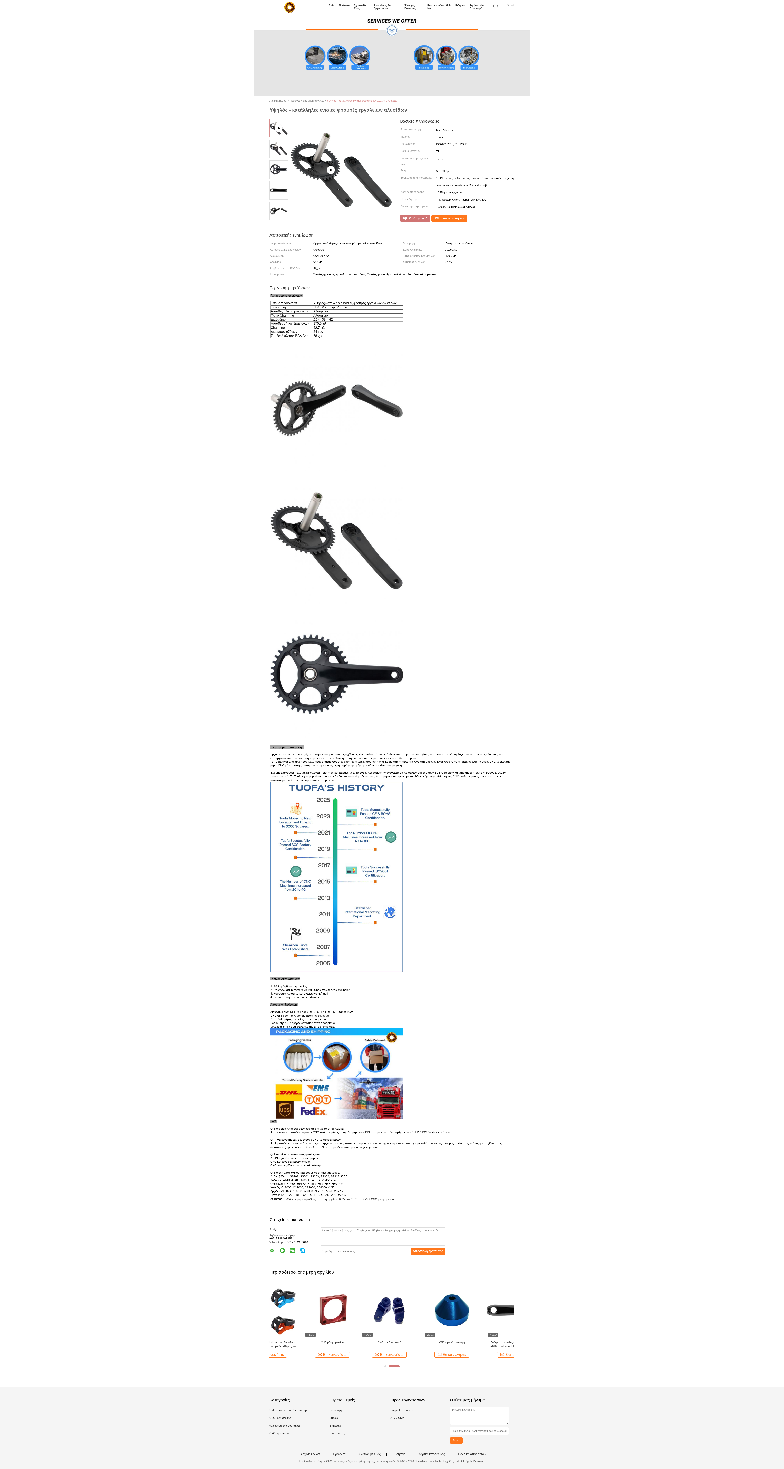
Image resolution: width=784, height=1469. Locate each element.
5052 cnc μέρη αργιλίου (300, 1199)
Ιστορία (334, 1417)
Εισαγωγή (336, 1410)
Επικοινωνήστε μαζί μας (439, 7)
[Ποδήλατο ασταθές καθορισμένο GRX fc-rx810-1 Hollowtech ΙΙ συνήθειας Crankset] (423, 1310)
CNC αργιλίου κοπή (297, 1342)
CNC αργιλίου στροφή (360, 1342)
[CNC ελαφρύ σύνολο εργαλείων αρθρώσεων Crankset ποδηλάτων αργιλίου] (485, 1310)
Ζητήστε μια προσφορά (477, 7)
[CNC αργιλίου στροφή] (360, 1310)
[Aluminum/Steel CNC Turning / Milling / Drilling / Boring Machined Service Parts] (341, 219)
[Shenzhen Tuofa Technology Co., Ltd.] (289, 7)
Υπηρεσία (335, 1425)
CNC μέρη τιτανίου (280, 1433)
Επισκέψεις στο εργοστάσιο (382, 7)
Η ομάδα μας (337, 1433)
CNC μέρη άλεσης (280, 1417)
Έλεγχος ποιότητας (410, 7)
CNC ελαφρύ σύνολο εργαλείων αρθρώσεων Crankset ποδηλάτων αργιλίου (485, 1344)
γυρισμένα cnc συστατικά (285, 1425)
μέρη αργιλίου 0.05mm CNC (339, 1199)
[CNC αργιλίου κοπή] (297, 1310)
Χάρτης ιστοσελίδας (431, 1454)
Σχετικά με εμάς (360, 7)
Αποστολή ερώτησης (428, 1251)
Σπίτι (331, 5)
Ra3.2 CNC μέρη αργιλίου (378, 1199)
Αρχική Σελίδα (310, 1454)
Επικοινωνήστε (452, 218)
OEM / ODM (397, 1417)
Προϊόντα (344, 5)
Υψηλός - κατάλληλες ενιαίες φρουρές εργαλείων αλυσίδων (362, 100)
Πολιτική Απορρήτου (472, 1454)
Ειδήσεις (460, 5)
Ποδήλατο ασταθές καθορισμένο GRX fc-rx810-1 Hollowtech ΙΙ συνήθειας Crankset (422, 1344)
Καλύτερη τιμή (417, 218)
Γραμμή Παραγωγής (401, 1410)
